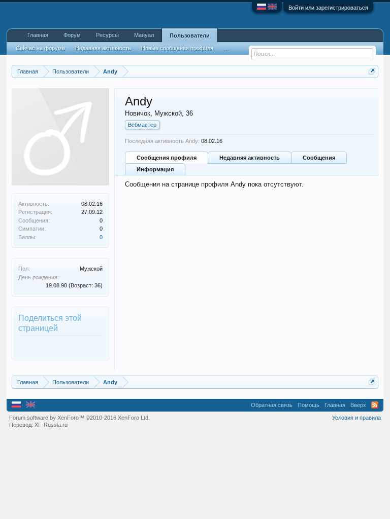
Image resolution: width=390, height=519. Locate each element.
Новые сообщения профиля (177, 48)
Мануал (144, 35)
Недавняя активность (249, 158)
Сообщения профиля (167, 158)
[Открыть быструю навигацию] (372, 71)
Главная (37, 35)
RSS (374, 405)
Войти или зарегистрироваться (328, 8)
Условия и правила (356, 418)
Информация (155, 169)
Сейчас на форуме (40, 48)
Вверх (358, 405)
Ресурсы (107, 35)
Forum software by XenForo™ (79, 418)
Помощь (308, 405)
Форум (72, 35)
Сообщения (319, 158)
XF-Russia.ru (51, 425)
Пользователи (190, 35)
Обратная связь (271, 405)
